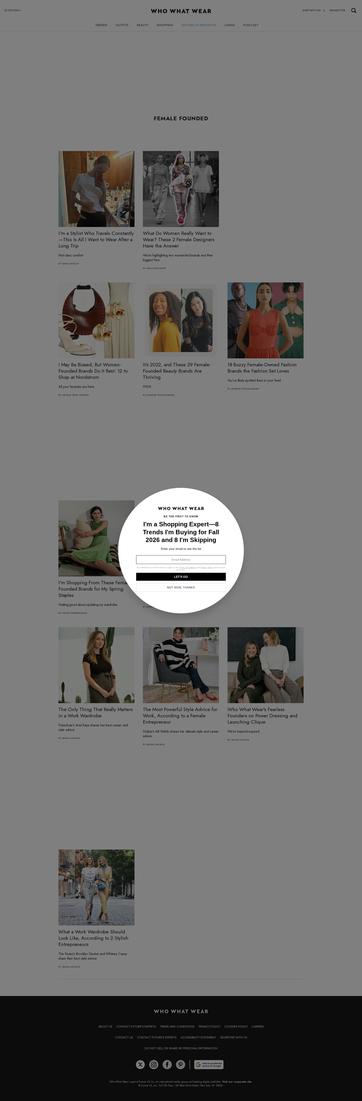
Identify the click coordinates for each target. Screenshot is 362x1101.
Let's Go (181, 576)
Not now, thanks (181, 587)
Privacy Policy (207, 568)
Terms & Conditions (187, 568)
